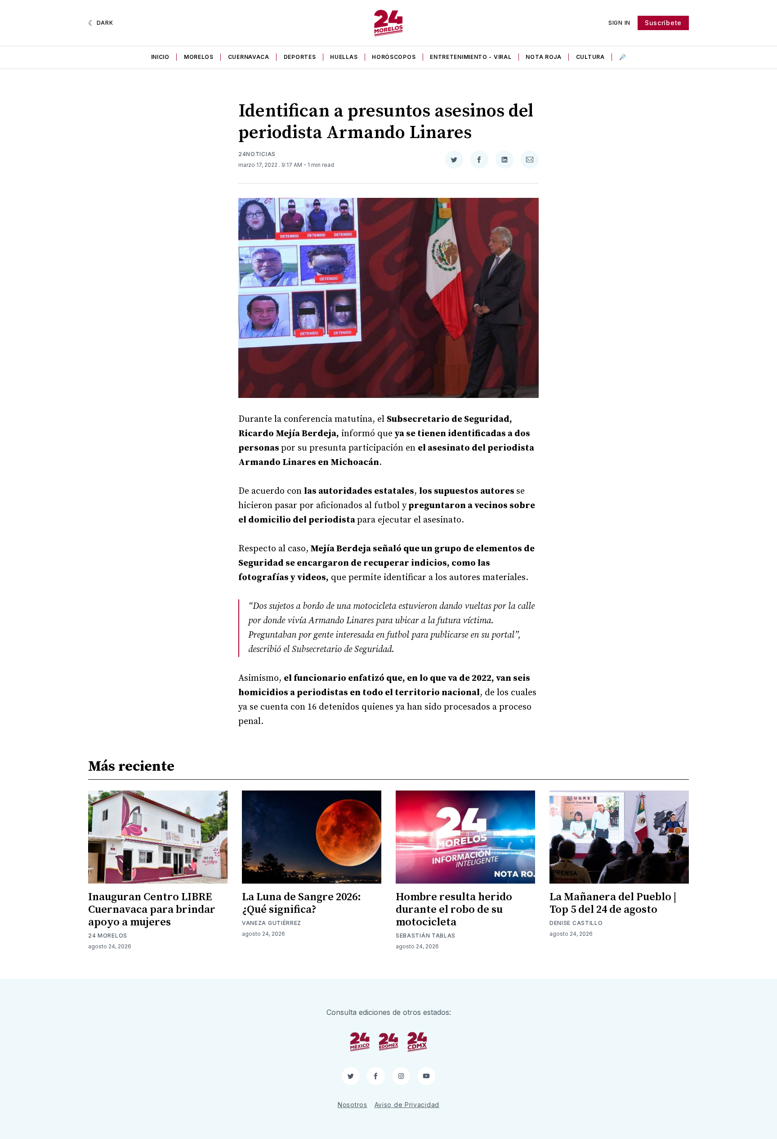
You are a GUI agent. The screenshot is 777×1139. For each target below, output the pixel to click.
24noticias (257, 154)
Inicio (160, 57)
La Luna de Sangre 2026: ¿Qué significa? (301, 903)
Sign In (619, 22)
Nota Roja (543, 57)
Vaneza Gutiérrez (271, 923)
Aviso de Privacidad (407, 1104)
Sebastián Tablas (425, 935)
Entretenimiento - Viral (470, 57)
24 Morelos (107, 935)
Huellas (343, 57)
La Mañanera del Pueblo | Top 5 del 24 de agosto (612, 903)
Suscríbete (663, 23)
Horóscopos (393, 57)
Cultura (590, 57)
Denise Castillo (576, 923)
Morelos (199, 57)
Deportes (300, 57)
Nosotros (352, 1104)
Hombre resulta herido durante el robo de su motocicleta (454, 909)
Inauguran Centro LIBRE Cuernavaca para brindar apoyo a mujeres (151, 909)
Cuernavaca (248, 57)
